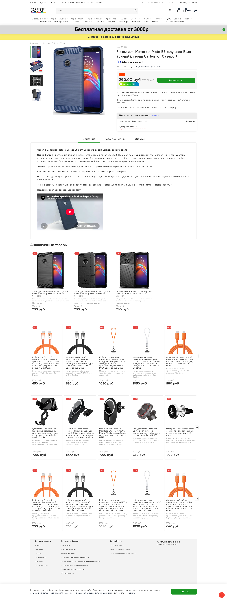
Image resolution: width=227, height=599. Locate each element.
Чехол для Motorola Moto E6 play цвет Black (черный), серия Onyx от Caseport (134, 293)
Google (134, 19)
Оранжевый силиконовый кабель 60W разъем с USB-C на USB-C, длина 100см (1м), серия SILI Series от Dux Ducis (180, 361)
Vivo (145, 22)
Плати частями (94, 2)
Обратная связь (67, 573)
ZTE (165, 22)
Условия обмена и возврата (73, 569)
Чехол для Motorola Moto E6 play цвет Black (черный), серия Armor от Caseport (92, 293)
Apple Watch (77, 19)
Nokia (76, 22)
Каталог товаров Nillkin (120, 549)
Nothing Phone (61, 22)
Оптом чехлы (67, 2)
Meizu (187, 19)
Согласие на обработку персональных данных (81, 561)
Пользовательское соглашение (74, 565)
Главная (34, 43)
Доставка (44, 2)
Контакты (80, 2)
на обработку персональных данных (93, 593)
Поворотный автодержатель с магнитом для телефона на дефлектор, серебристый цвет (180, 432)
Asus (123, 19)
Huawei (146, 19)
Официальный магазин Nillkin (123, 553)
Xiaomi (155, 22)
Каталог (34, 2)
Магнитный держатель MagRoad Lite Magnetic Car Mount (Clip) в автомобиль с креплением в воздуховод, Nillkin (112, 433)
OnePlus (88, 22)
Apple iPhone (94, 19)
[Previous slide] (49, 80)
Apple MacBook (58, 19)
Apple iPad (111, 19)
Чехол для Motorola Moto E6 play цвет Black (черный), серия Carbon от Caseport (50, 293)
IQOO (168, 19)
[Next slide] (109, 80)
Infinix (158, 19)
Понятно (184, 591)
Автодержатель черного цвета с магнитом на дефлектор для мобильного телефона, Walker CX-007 (146, 432)
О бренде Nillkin (117, 545)
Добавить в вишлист (131, 62)
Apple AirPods (39, 19)
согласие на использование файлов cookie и (52, 593)
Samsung (122, 22)
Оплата (55, 2)
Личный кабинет (68, 553)
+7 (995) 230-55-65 (188, 2)
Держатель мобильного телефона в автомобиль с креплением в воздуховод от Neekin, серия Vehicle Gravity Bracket (45, 433)
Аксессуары (176, 22)
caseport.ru (129, 593)
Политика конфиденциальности (75, 557)
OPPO (100, 22)
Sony (110, 22)
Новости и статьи (68, 549)
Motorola (44, 22)
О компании (66, 545)
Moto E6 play (60, 43)
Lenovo (177, 19)
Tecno (135, 22)
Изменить (154, 115)
